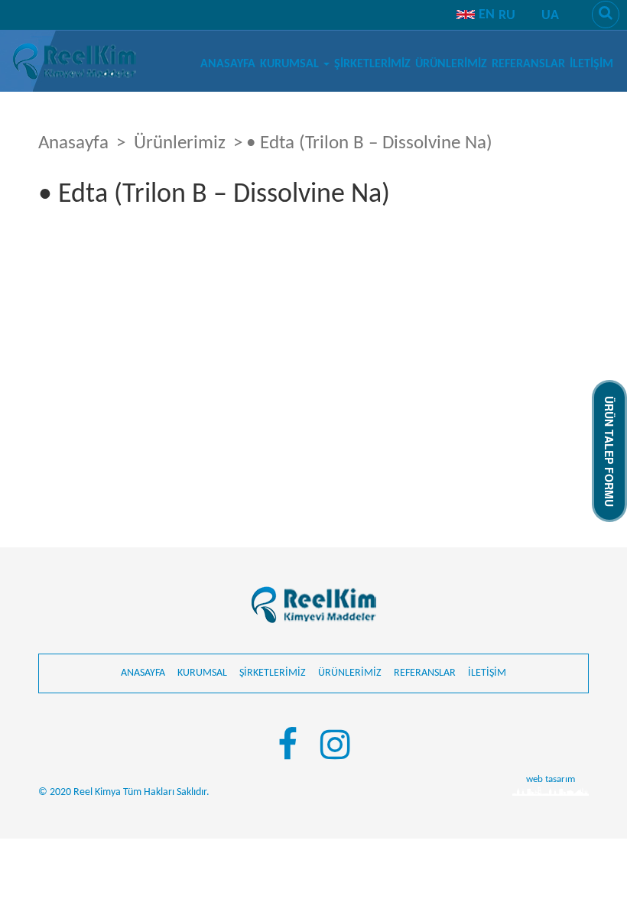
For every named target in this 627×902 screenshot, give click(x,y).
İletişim (591, 64)
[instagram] (335, 748)
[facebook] (287, 748)
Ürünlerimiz (451, 64)
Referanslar (528, 64)
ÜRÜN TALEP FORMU (609, 451)
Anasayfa (227, 64)
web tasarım (550, 779)
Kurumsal (291, 64)
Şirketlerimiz (372, 64)
